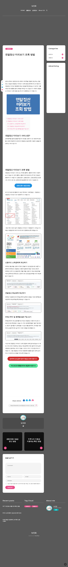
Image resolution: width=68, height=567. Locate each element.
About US (42, 10)
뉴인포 (34, 6)
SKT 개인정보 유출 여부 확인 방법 (11, 506)
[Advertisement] (34, 28)
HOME (23, 10)
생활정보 (28, 10)
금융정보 (34, 10)
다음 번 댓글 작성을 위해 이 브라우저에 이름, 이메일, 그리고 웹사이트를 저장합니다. (23, 483)
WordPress (37, 535)
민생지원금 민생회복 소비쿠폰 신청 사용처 (11, 520)
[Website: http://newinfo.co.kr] (23, 426)
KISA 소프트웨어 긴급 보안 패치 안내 (12, 513)
